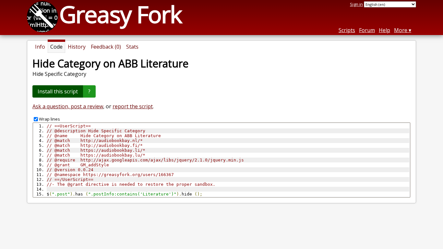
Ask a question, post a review (67, 106)
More (400, 30)
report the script (133, 106)
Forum (367, 30)
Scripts (347, 30)
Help (384, 30)
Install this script (58, 91)
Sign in (356, 4)
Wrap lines (49, 119)
